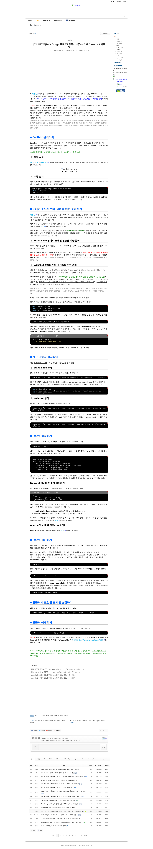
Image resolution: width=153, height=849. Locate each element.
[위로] (100, 730)
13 (81, 835)
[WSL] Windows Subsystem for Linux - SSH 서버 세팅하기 (57, 787)
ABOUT (30, 20)
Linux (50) (119, 53)
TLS (39, 715)
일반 (38, 759)
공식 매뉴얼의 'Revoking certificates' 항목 (87, 640)
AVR (57, 759)
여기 (43, 226)
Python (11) (119, 58)
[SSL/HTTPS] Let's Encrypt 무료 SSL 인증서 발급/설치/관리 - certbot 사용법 (62, 811)
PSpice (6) (119, 43)
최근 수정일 (98, 765)
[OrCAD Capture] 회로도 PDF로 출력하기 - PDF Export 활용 (57, 773)
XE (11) (118, 55)
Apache (66, 715)
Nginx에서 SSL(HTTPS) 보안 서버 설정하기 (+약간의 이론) (52, 672)
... (78, 835)
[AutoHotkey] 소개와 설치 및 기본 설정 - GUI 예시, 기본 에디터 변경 (60, 804)
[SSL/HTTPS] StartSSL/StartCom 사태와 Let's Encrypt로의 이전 (55, 669)
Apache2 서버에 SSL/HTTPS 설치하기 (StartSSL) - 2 (50, 675)
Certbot (56, 715)
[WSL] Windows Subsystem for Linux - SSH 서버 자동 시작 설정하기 (60, 784)
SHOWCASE (46, 20)
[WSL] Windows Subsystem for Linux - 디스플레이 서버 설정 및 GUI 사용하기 (62, 776)
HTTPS (43, 715)
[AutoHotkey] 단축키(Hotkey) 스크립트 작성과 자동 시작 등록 (58, 800)
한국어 (124, 1)
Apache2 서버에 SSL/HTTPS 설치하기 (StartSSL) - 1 (50, 678)
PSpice (51, 759)
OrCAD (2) (119, 41)
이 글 (56, 520)
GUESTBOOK (58, 20)
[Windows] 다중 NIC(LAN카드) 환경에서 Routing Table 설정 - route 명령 (61, 822)
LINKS (124, 16)
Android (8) (119, 47)
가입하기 (118, 1)
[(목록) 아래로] (103, 730)
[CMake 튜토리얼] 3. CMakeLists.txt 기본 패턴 (54, 826)
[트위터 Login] (36, 738)
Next (85, 835)
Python (94, 759)
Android (63, 759)
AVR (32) (118, 45)
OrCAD (44, 759)
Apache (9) (119, 51)
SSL (36, 715)
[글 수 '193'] (32, 759)
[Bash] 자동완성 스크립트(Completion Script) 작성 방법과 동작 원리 (60, 769)
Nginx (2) (118, 49)
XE (88, 759)
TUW (91, 769)
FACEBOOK (71, 20)
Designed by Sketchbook (85, 845)
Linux (83, 759)
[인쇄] (106, 730)
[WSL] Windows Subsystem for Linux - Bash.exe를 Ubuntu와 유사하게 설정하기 (63, 791)
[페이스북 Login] (39, 738)
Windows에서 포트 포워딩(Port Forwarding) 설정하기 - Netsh (58, 807)
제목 (64, 765)
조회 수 (107, 765)
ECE (38, 20)
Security (101, 759)
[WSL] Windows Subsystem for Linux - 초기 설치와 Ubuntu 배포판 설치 (61, 796)
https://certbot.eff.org (39, 162)
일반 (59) (118, 39)
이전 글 (35, 94)
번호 (31, 765)
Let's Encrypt (49, 715)
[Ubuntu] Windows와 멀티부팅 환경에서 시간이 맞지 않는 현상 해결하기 (61, 818)
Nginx (61, 715)
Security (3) (119, 60)
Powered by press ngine (68, 845)
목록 (33, 830)
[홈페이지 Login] (33, 738)
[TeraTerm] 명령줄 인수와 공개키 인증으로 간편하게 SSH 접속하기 (59, 780)
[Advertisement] (51, 75)
